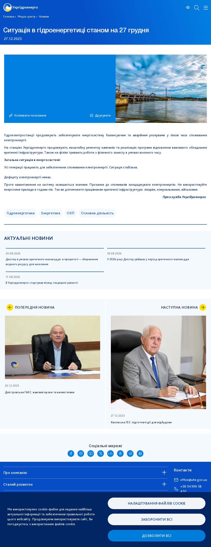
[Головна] (20, 6)
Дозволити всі (156, 535)
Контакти (183, 470)
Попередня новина (35, 307)
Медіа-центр (26, 16)
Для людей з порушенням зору (188, 7)
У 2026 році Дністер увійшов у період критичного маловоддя (148, 259)
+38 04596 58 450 (191, 488)
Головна (8, 16)
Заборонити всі (156, 519)
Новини (44, 16)
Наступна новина (179, 307)
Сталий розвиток (18, 484)
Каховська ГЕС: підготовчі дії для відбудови (141, 422)
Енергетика (50, 213)
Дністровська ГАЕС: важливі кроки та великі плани (39, 392)
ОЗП (70, 213)
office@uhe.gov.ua (193, 480)
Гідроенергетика (21, 213)
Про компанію (15, 472)
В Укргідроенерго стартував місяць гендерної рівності (42, 282)
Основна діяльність (97, 213)
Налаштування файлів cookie (157, 503)
